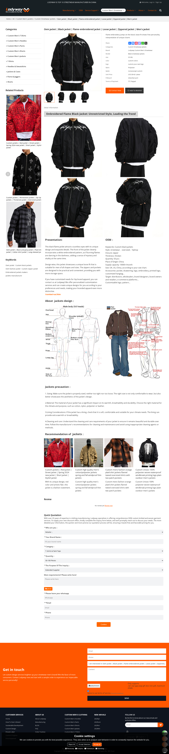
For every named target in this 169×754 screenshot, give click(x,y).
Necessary (70, 748)
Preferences (90, 748)
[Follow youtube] (127, 731)
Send (127, 698)
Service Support (91, 10)
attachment (95, 686)
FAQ (36, 729)
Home (8, 19)
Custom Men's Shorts (72, 725)
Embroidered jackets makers (17, 272)
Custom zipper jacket (30, 269)
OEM (81, 10)
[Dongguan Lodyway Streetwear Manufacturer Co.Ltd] (18, 10)
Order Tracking (40, 732)
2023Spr (97, 719)
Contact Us (152, 10)
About (141, 10)
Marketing (100, 748)
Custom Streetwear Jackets (45, 19)
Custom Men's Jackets (24, 19)
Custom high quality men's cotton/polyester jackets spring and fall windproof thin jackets (88, 473)
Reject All (72, 744)
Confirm (104, 624)
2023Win (97, 729)
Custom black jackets (23, 265)
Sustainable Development (14, 725)
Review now (109, 506)
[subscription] (160, 725)
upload (49, 589)
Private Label (10, 732)
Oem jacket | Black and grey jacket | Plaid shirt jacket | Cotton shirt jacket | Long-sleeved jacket (24, 251)
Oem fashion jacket (13, 269)
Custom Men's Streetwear (112, 10)
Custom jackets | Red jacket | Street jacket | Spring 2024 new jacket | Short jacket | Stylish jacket (24, 145)
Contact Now (116, 90)
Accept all (97, 744)
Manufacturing (68, 10)
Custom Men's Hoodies (73, 719)
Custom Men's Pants (72, 722)
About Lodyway (40, 719)
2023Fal (96, 725)
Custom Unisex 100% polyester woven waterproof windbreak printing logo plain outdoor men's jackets (148, 473)
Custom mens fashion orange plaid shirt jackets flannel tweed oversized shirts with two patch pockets (118, 473)
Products (130, 10)
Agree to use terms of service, (105, 693)
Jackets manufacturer (14, 276)
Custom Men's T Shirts (72, 732)
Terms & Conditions (117, 693)
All (13, 19)
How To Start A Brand (13, 722)
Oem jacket (10, 265)
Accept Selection (84, 744)
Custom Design (11, 729)
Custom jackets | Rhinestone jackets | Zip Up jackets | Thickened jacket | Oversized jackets (24, 198)
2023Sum (97, 722)
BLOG (37, 725)
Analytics (80, 748)
